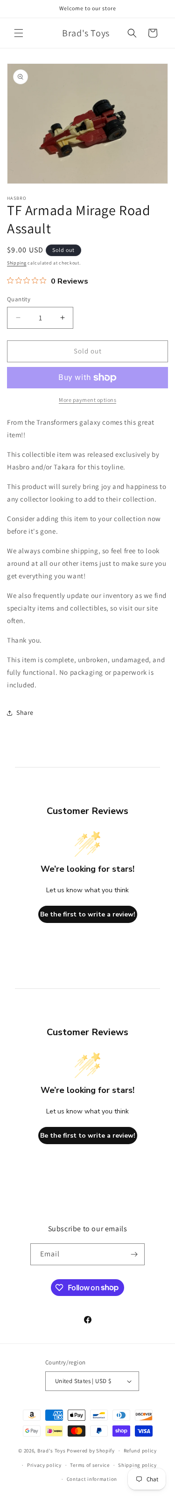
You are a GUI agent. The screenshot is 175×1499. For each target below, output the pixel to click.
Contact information (92, 1479)
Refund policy (140, 1450)
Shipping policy (137, 1465)
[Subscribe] (134, 1254)
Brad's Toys (51, 1450)
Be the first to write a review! (87, 914)
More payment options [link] (87, 399)
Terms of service (89, 1465)
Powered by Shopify (91, 1450)
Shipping (17, 263)
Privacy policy (44, 1465)
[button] (18, 33)
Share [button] (25, 712)
